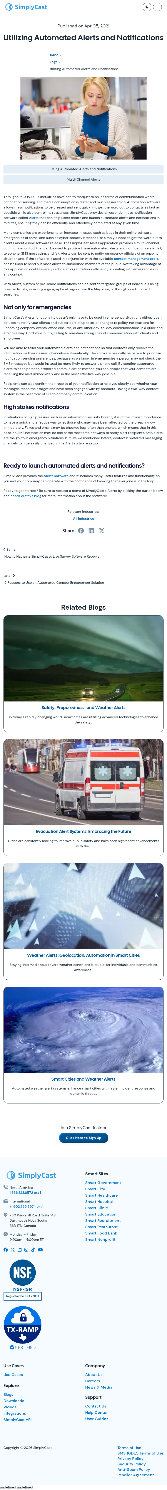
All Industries (83, 518)
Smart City (95, 1189)
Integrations (14, 1413)
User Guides (96, 1418)
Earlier (11, 549)
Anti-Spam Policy (133, 1469)
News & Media (98, 1387)
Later (8, 575)
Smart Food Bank (101, 1233)
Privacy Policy (130, 1458)
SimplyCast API (17, 1419)
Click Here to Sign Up (83, 1137)
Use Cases (13, 1374)
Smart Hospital (99, 1201)
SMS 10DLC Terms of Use (140, 1453)
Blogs (52, 62)
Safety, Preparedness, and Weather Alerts (84, 708)
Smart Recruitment (103, 1220)
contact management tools (136, 258)
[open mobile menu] (157, 7)
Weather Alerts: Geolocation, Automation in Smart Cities (83, 956)
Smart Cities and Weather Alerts (83, 1079)
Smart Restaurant (101, 1226)
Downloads (13, 1400)
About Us (93, 1374)
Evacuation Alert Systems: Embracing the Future (83, 832)
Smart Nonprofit (100, 1239)
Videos (10, 1407)
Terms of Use (129, 1447)
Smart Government (103, 1182)
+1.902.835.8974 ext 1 (26, 1206)
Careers (92, 1381)
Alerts (33, 217)
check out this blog (25, 496)
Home (53, 55)
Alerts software (56, 476)
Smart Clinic (96, 1208)
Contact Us (95, 1406)
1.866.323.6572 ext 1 (25, 1192)
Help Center (96, 1412)
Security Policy (131, 1464)
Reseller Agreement (135, 1475)
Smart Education (101, 1214)
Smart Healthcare (101, 1195)
